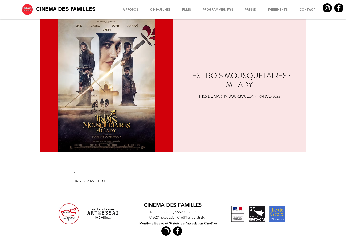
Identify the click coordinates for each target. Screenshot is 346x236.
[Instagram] (327, 7)
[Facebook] (338, 7)
